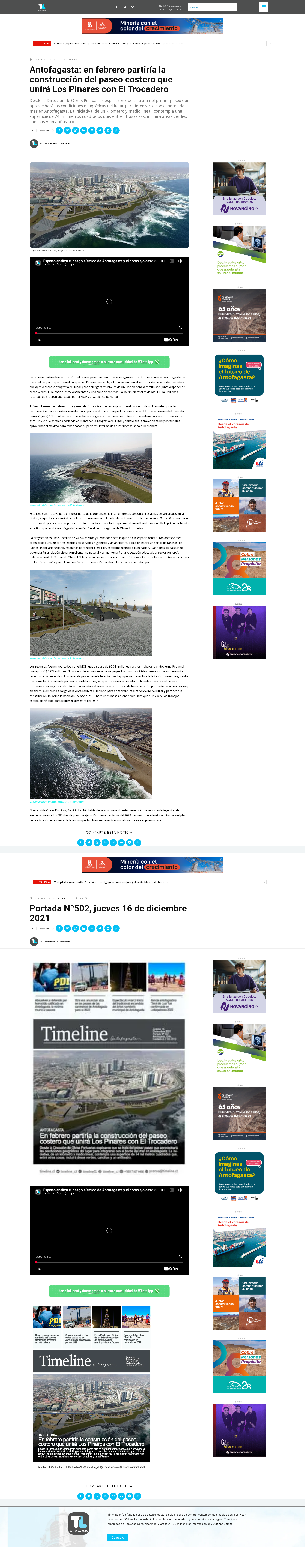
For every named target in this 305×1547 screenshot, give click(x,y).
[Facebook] (117, 7)
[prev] (264, 43)
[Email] (91, 130)
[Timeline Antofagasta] (35, 143)
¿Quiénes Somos (221, 1523)
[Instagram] (125, 7)
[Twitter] (133, 7)
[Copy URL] (116, 130)
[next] (270, 43)
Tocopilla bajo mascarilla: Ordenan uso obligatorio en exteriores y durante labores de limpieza (111, 43)
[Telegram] (108, 130)
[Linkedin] (83, 130)
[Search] (233, 7)
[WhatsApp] (75, 130)
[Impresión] (99, 130)
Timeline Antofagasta (57, 143)
